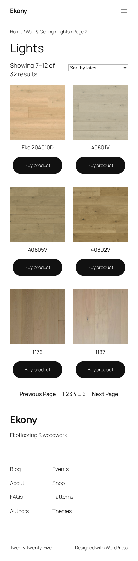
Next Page (105, 394)
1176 (37, 352)
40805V (37, 249)
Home (16, 31)
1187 (100, 352)
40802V (100, 249)
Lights (63, 31)
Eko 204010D (38, 147)
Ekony (18, 10)
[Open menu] (124, 11)
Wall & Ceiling (40, 31)
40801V (100, 147)
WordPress (117, 547)
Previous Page (38, 394)
